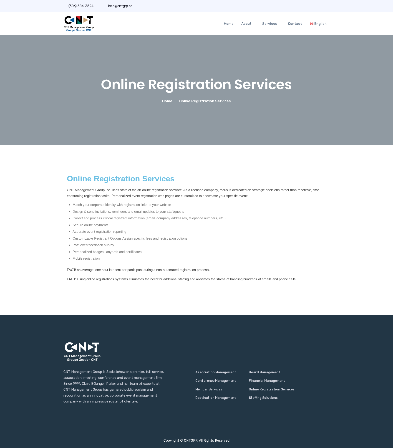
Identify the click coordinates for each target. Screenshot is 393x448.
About (246, 24)
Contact (295, 24)
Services (269, 24)
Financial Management (267, 381)
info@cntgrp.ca (119, 6)
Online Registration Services (272, 389)
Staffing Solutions (263, 398)
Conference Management (215, 381)
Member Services (208, 389)
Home (229, 24)
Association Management (215, 372)
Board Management (264, 372)
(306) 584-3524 (80, 6)
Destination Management (215, 398)
